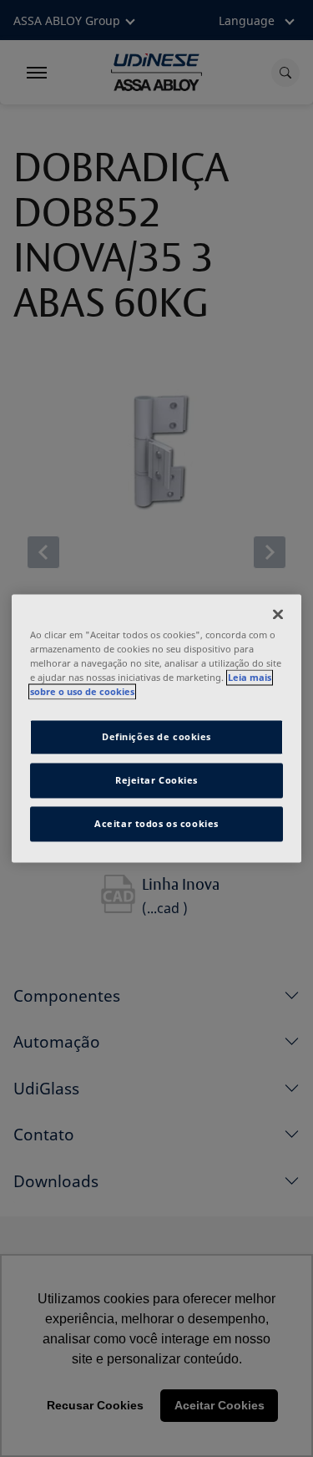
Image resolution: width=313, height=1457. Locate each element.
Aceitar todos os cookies (156, 824)
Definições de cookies (156, 737)
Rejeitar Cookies (156, 780)
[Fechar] (278, 614)
